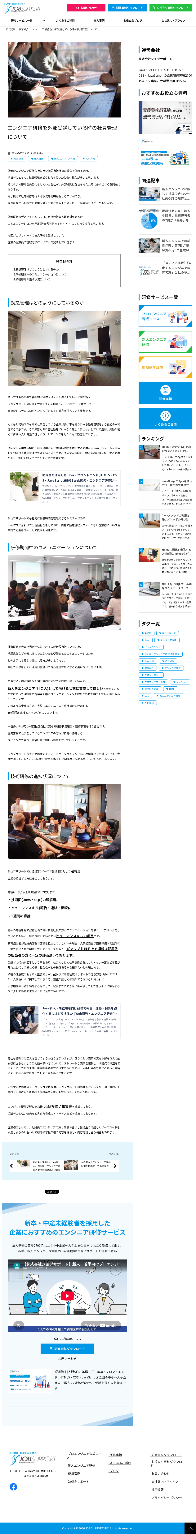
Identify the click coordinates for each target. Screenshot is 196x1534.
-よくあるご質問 (120, 1463)
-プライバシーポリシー (166, 1498)
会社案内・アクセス (173, 20)
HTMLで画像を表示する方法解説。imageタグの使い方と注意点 (176, 553)
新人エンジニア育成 (64, 158)
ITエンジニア (169, 633)
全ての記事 (9, 29)
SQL (147, 695)
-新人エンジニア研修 (81, 1466)
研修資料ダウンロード (129, 8)
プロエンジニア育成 (155, 682)
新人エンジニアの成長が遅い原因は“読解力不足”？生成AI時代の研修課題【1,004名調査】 (177, 250)
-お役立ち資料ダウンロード (167, 1464)
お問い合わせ (89, 8)
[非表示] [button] (67, 261)
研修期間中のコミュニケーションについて (41, 274)
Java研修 (18, 158)
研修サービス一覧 (21, 20)
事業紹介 (24, 29)
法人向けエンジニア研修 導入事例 (162, 654)
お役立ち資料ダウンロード (173, 8)
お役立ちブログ (132, 20)
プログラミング (153, 647)
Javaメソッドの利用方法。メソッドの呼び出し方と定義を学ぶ (176, 519)
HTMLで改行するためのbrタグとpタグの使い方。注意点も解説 (176, 450)
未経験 (148, 633)
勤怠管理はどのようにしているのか (37, 269)
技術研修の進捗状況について (33, 279)
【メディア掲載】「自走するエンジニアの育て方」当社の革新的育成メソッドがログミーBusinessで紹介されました (177, 275)
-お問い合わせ (160, 1474)
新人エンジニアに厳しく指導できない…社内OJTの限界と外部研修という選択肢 (176, 196)
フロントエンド (153, 674)
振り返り (149, 668)
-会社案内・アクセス (164, 1482)
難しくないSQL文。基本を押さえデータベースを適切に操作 (177, 588)
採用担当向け (151, 688)
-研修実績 (115, 1455)
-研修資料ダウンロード (166, 1455)
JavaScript (181, 682)
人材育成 (90, 158)
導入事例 (99, 20)
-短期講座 (73, 1474)
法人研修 (38, 158)
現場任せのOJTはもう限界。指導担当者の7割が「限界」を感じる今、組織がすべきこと (176, 220)
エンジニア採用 (168, 640)
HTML (172, 688)
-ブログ (114, 1471)
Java (147, 640)
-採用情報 (157, 1490)
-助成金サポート (78, 1482)
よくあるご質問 (65, 20)
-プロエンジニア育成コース (84, 1456)
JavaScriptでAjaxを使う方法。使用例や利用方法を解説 (177, 485)
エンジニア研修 (173, 668)
